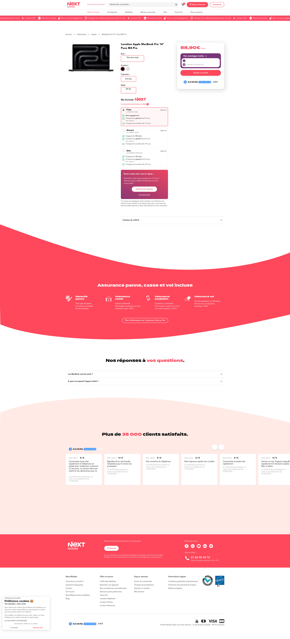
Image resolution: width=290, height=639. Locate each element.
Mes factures (139, 592)
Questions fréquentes (74, 585)
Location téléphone (107, 599)
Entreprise (217, 5)
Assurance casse (123, 297)
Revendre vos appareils (109, 585)
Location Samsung (107, 606)
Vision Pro (179, 12)
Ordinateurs (81, 34)
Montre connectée (148, 12)
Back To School (93, 12)
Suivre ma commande (143, 581)
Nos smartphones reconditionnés (113, 588)
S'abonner (111, 548)
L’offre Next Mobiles (108, 581)
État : (123, 54)
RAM (123, 85)
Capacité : (125, 74)
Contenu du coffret (131, 220)
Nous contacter (197, 12)
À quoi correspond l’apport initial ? (83, 381)
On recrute (70, 592)
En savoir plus (144, 195)
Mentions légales (175, 588)
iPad (165, 12)
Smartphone (112, 12)
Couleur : (125, 65)
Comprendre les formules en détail (133, 104)
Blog (67, 599)
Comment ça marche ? (96, 4)
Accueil (69, 34)
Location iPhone (106, 602)
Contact (69, 588)
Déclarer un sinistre (142, 588)
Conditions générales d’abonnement (183, 581)
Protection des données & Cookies (182, 585)
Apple (94, 34)
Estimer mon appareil (144, 189)
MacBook (129, 12)
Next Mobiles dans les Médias (78, 595)
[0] (182, 5)
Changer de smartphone (144, 585)
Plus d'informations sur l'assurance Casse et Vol (145, 320)
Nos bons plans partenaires (111, 592)
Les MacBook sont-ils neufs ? (80, 374)
